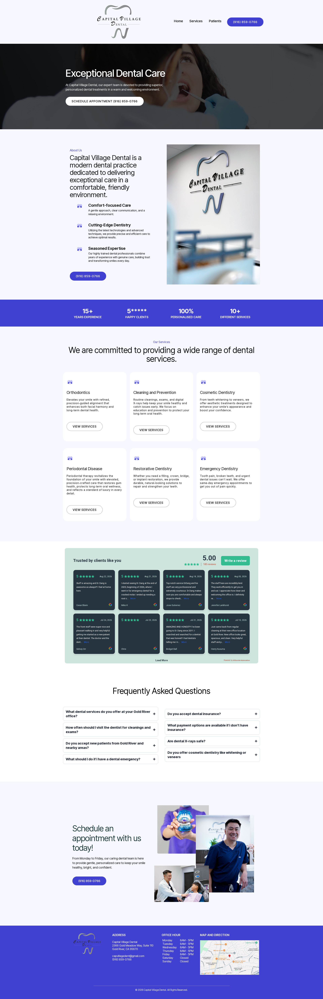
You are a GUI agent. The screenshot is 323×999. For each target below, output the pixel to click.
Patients (215, 21)
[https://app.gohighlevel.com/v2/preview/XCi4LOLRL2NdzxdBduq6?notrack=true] (87, 943)
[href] (229, 957)
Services (196, 21)
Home (178, 21)
